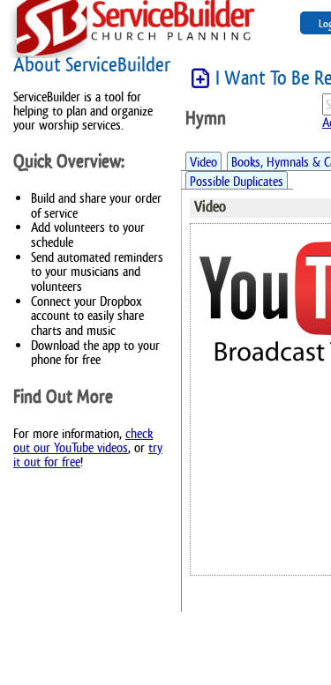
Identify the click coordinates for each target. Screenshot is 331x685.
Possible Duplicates (236, 181)
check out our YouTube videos (83, 440)
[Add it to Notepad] (200, 79)
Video (203, 161)
